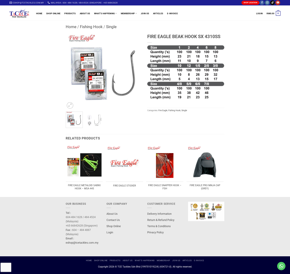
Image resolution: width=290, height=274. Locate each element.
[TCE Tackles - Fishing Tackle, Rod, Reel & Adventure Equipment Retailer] (21, 13)
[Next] (137, 70)
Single (111, 26)
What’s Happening (104, 13)
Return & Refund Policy (160, 220)
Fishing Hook (91, 26)
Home (39, 13)
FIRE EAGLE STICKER (124, 185)
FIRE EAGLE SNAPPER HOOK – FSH (164, 187)
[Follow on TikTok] (272, 2)
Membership (128, 13)
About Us (85, 13)
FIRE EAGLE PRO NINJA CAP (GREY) (205, 187)
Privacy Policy (155, 232)
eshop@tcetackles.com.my (82, 242)
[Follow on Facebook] (261, 2)
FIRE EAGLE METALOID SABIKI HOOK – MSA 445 (84, 187)
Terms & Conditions (159, 226)
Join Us (145, 13)
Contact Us (113, 220)
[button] (259, 13)
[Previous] (71, 70)
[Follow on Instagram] (267, 2)
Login (109, 232)
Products (70, 13)
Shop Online (53, 13)
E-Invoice (172, 13)
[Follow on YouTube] (277, 2)
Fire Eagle (162, 110)
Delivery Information (159, 213)
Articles (158, 13)
